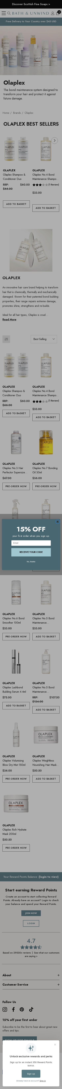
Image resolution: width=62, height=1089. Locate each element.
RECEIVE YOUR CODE (31, 552)
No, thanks (31, 562)
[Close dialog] (57, 522)
